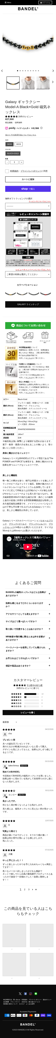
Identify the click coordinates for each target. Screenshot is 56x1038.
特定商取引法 (7, 999)
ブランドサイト (15, 1002)
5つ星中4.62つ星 (35, 685)
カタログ (22, 1004)
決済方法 (24, 1002)
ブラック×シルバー (38, 524)
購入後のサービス (34, 1002)
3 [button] (28, 889)
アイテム (46, 2)
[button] (11, 116)
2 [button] (24, 889)
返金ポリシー (47, 999)
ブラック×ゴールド (18, 524)
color (8, 149)
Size (6, 140)
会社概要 (6, 1002)
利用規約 (14, 171)
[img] (9, 730)
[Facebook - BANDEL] (25, 993)
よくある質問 (30, 1004)
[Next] (53, 71)
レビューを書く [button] (28, 712)
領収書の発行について (10, 1004)
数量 (6, 158)
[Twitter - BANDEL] (20, 993)
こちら (29, 358)
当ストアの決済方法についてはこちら (20, 135)
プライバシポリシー (35, 999)
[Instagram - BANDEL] (30, 993)
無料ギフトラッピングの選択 (18, 198)
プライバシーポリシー (31, 171)
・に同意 (29, 171)
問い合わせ (16, 999)
